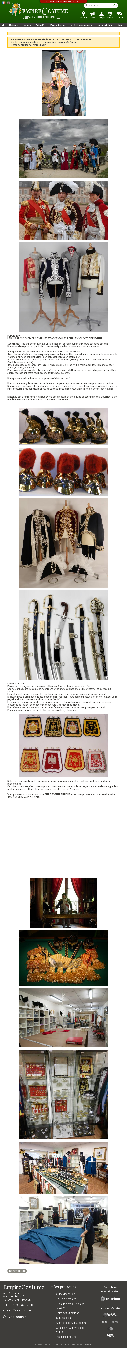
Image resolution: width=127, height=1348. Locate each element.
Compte (101, 17)
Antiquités (40, 25)
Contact (119, 17)
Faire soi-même (58, 25)
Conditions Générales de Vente (70, 1329)
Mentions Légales (66, 1336)
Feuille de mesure (66, 1299)
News (92, 17)
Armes (27, 25)
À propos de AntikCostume (71, 1322)
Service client (64, 1317)
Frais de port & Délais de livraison (70, 1306)
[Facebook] (11, 1324)
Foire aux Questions (67, 1312)
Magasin (83, 17)
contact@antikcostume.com (20, 1310)
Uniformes (14, 25)
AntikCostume (52, 1344)
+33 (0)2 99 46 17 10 (18, 1305)
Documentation (104, 25)
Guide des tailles (65, 1294)
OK (115, 5)
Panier (110, 17)
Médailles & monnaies (81, 25)
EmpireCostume (67, 1344)
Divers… (121, 25)
